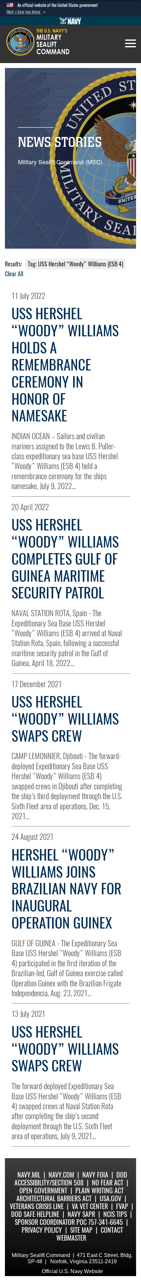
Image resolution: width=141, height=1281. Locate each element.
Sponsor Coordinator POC (51, 1222)
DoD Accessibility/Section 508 (70, 1178)
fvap (122, 1206)
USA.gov (110, 1198)
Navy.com (61, 1174)
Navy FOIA (95, 1174)
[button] (27, 12)
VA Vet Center (90, 1206)
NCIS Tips (115, 1214)
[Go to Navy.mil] (70, 20)
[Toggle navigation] (130, 43)
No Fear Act (107, 1182)
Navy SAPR (81, 1214)
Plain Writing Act (99, 1190)
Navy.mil (28, 1174)
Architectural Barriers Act (53, 1198)
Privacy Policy (42, 1229)
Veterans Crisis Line (37, 1206)
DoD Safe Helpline (35, 1214)
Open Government (43, 1190)
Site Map (81, 1229)
